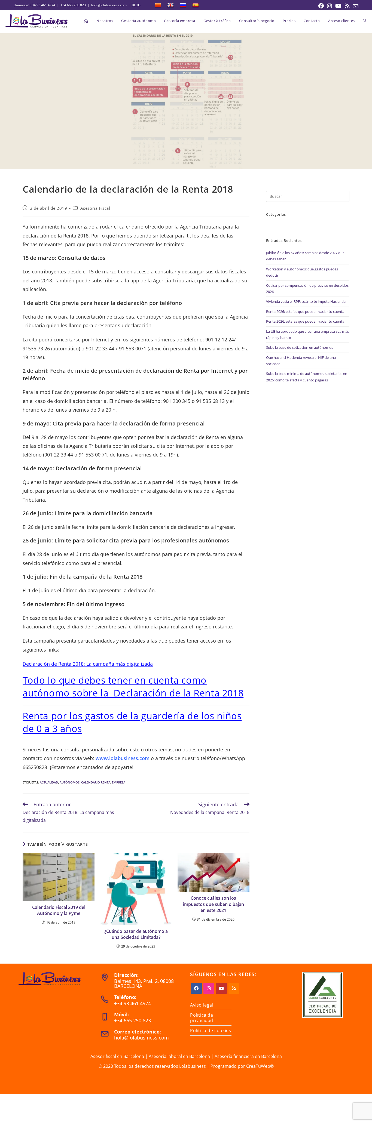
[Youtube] (221, 988)
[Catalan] (158, 5)
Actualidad (49, 782)
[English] (170, 5)
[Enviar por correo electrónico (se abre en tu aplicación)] (354, 6)
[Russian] (183, 5)
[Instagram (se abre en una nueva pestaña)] (329, 6)
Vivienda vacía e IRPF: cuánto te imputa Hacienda (306, 301)
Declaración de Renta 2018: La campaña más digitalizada (88, 664)
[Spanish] (195, 5)
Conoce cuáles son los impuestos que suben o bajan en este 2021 (213, 904)
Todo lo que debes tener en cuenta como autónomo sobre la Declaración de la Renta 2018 (133, 686)
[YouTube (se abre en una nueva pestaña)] (338, 6)
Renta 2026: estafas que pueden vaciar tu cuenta (305, 311)
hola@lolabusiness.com (109, 5)
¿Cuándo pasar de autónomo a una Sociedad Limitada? (136, 934)
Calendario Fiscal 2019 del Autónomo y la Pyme (58, 910)
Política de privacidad (201, 1017)
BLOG (136, 5)
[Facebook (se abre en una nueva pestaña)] (321, 6)
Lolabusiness (192, 1066)
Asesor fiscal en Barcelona (117, 1056)
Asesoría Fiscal (95, 208)
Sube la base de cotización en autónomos (299, 347)
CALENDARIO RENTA (95, 782)
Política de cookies (210, 1030)
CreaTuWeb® (260, 1066)
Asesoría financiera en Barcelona (248, 1056)
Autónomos (70, 782)
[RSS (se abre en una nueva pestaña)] (347, 6)
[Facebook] (196, 988)
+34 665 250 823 (73, 5)
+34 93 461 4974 (42, 5)
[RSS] (233, 988)
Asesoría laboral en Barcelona (179, 1056)
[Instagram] (208, 988)
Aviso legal (202, 1005)
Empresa (118, 782)
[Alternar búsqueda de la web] (365, 20)
